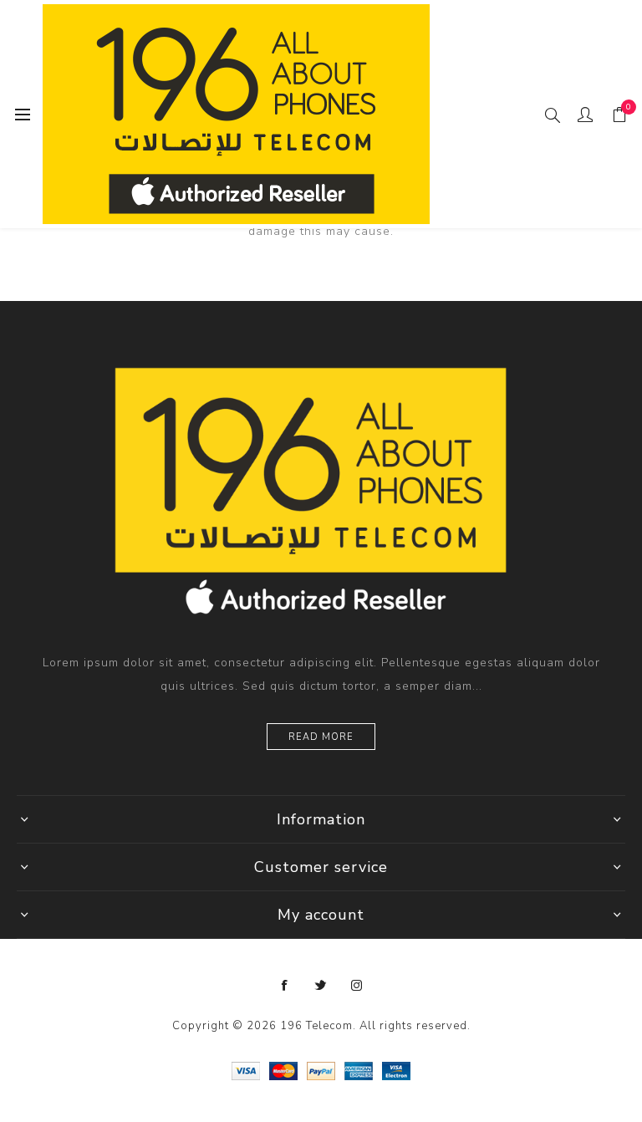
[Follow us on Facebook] (285, 985)
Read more (321, 737)
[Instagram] (357, 985)
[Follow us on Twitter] (321, 985)
